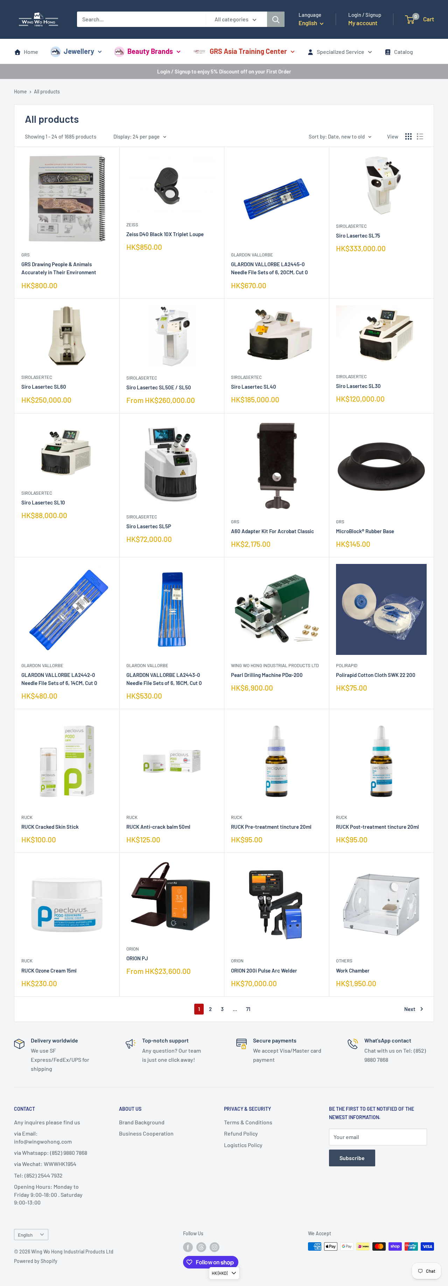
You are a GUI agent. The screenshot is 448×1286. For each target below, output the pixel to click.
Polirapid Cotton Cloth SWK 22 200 (375, 675)
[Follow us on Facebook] (188, 1247)
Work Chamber (353, 970)
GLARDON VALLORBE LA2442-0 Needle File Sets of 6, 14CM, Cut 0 (59, 679)
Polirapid (346, 665)
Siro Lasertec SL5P (148, 526)
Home (31, 51)
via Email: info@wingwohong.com (43, 1137)
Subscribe (352, 1157)
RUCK (27, 817)
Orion (132, 949)
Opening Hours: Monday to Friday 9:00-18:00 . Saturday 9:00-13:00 (48, 1194)
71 (248, 1009)
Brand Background (141, 1122)
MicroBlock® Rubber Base (365, 531)
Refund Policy (241, 1133)
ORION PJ (137, 958)
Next (409, 1009)
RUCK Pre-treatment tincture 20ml (271, 827)
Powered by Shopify (35, 1261)
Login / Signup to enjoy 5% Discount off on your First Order (224, 71)
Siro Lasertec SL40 (253, 386)
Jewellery (79, 51)
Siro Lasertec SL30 (358, 386)
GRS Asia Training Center (248, 51)
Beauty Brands (150, 51)
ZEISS (132, 224)
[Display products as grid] (408, 136)
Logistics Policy (243, 1145)
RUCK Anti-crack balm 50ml (158, 827)
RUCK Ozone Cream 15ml (49, 970)
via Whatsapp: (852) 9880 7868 (50, 1152)
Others (344, 960)
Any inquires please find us (47, 1122)
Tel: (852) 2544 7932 (38, 1175)
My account (362, 22)
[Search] (276, 19)
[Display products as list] (420, 136)
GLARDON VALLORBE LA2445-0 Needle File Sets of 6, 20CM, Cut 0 (269, 268)
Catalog (403, 51)
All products (47, 91)
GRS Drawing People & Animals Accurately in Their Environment (58, 268)
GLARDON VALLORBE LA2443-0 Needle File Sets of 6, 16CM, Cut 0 (164, 679)
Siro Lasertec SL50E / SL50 (158, 387)
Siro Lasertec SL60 (43, 386)
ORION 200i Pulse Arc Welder (264, 970)
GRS (25, 254)
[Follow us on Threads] (201, 1247)
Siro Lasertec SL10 (43, 502)
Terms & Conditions (248, 1122)
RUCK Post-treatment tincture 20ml (377, 827)
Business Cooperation (146, 1133)
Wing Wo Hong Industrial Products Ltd (275, 665)
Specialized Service (340, 51)
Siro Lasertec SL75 (358, 235)
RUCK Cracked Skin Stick (50, 827)
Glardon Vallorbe (252, 254)
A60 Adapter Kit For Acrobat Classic (272, 531)
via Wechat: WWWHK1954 (45, 1163)
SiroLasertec (351, 226)
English (25, 1235)
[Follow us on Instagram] (214, 1247)
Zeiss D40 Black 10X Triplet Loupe (165, 234)
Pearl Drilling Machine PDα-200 (267, 675)
